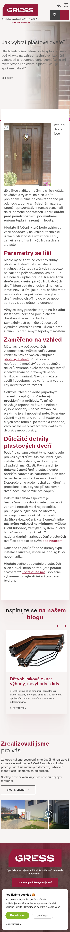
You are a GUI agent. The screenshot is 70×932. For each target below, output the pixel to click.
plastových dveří (16, 359)
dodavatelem (52, 541)
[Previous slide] (58, 627)
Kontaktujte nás (33, 572)
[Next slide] (65, 627)
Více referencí (16, 789)
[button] (55, 15)
